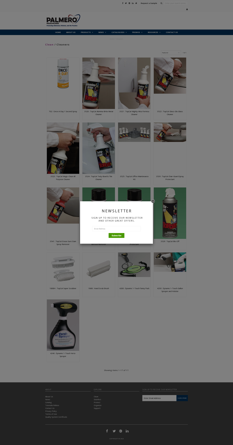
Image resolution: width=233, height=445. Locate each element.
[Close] (153, 201)
